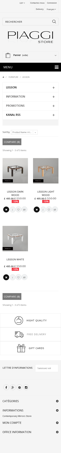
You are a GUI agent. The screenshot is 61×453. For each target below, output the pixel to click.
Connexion (52, 3)
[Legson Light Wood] (45, 171)
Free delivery (36, 334)
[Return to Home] (5, 77)
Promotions (15, 106)
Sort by (6, 132)
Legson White (15, 259)
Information (15, 96)
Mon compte (12, 423)
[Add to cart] (6, 209)
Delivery (40, 9)
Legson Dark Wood (15, 193)
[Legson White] (15, 239)
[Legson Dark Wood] (15, 171)
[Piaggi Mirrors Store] (30, 38)
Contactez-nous (37, 3)
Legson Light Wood (45, 193)
